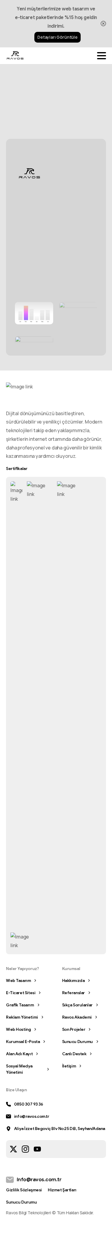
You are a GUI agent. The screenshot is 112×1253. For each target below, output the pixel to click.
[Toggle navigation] (102, 56)
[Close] (103, 23)
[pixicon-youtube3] (37, 1149)
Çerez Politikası (37, 1247)
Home (25, 97)
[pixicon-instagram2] (25, 1149)
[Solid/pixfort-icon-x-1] (13, 1149)
